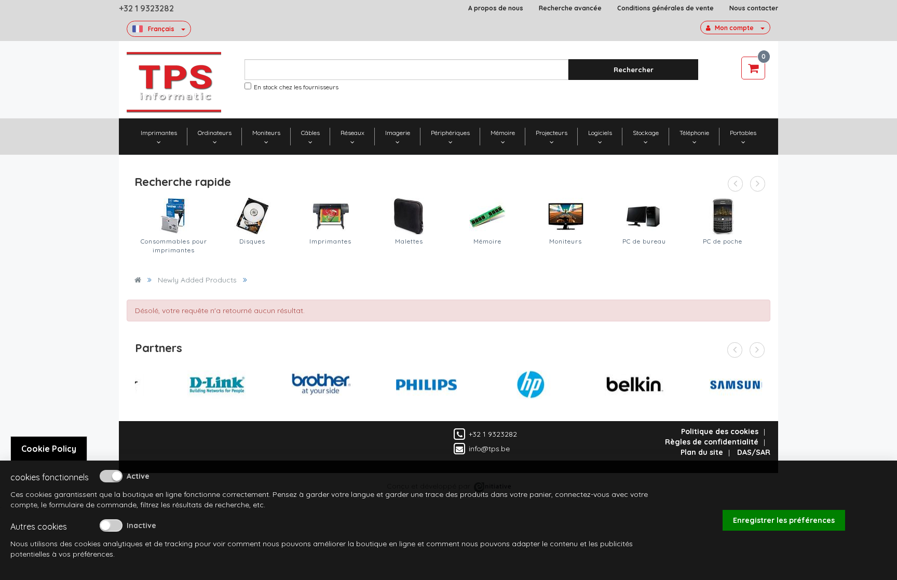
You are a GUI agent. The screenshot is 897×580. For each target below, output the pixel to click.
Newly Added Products (197, 280)
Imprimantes (159, 133)
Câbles (310, 133)
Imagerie (397, 133)
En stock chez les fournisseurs (296, 87)
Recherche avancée (570, 8)
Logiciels (600, 133)
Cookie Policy (48, 448)
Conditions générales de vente (665, 8)
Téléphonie (694, 133)
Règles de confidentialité (711, 442)
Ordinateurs (215, 133)
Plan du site (702, 452)
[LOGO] (174, 82)
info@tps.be (489, 448)
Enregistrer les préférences (784, 520)
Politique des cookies (719, 431)
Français (161, 28)
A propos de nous (495, 8)
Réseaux (352, 133)
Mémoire (503, 133)
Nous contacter (753, 8)
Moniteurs (266, 133)
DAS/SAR (753, 452)
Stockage (646, 133)
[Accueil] (137, 280)
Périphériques (450, 133)
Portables (743, 133)
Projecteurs (551, 133)
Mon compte (734, 28)
